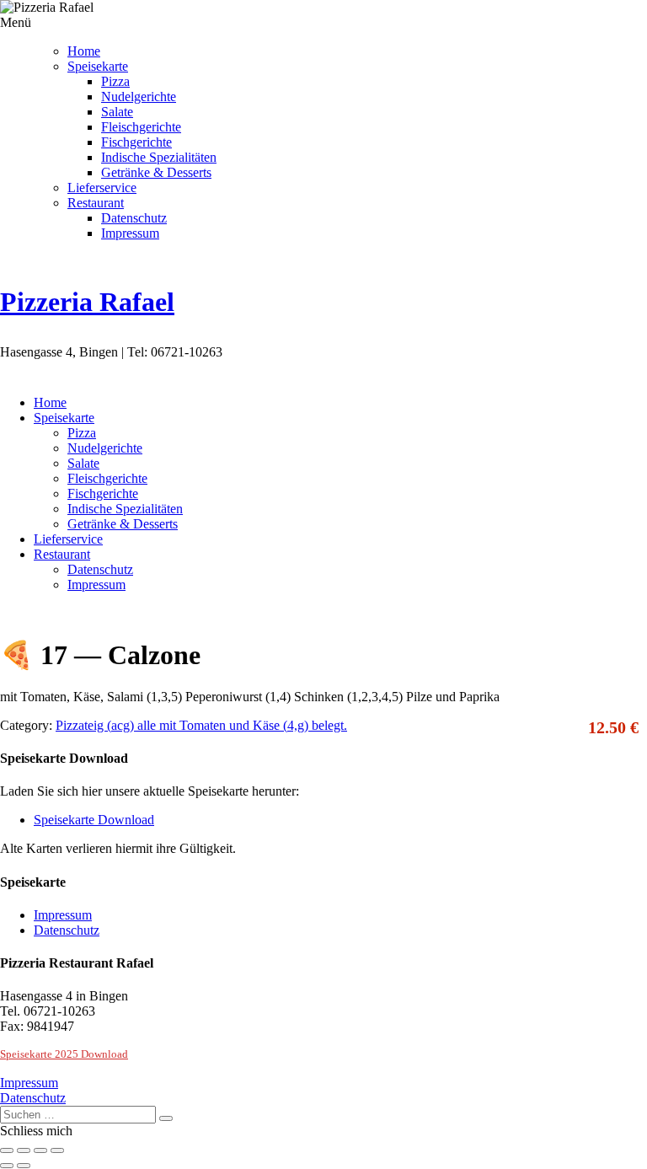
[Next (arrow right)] (23, 1165)
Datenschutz (134, 218)
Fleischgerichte (141, 127)
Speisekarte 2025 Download (64, 1054)
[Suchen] (166, 1118)
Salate (117, 112)
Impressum (130, 233)
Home (83, 51)
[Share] (23, 1150)
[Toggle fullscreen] (40, 1150)
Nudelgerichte (138, 96)
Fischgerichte (136, 142)
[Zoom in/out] (57, 1150)
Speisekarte (97, 66)
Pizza (115, 81)
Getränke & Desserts (156, 172)
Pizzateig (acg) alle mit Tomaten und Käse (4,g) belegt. (201, 725)
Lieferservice (101, 187)
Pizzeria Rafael (87, 302)
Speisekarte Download (94, 819)
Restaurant (95, 203)
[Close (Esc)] (6, 1150)
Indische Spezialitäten (159, 157)
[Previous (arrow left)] (6, 1165)
